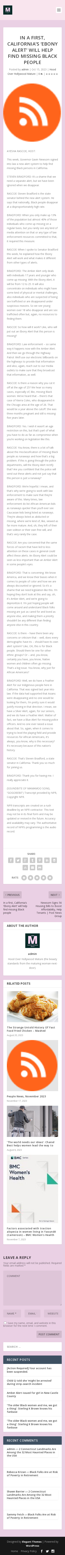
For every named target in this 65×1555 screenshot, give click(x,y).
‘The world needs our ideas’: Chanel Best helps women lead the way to (31, 1143)
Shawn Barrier (16, 1491)
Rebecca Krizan (16, 1472)
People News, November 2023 (26, 1096)
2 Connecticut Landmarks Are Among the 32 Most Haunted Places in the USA (31, 1452)
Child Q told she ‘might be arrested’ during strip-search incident (29, 1382)
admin (25, 69)
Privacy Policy (29, 1551)
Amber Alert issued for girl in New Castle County (32, 1394)
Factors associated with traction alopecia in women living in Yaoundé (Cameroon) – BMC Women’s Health (31, 1232)
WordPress (32, 1545)
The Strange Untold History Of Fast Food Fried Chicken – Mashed (31, 1029)
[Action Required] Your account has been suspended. (29, 1369)
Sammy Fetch (15, 1514)
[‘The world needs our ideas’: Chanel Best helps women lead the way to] (32, 1121)
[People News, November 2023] (32, 1065)
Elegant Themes (32, 1541)
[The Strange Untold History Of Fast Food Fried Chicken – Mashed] (32, 1006)
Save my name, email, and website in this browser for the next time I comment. (29, 1324)
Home (14, 1551)
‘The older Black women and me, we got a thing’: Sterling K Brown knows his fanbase (32, 1408)
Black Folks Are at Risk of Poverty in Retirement (32, 1473)
